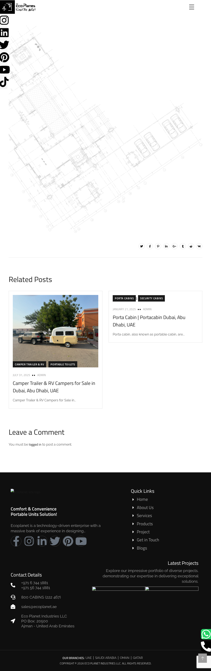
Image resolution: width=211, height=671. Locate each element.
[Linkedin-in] (42, 541)
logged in (35, 444)
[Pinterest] (158, 246)
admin (41, 375)
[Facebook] (150, 246)
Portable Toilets (62, 364)
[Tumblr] (183, 246)
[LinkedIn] (166, 246)
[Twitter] (141, 246)
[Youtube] (81, 541)
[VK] (199, 246)
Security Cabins (151, 298)
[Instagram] (29, 541)
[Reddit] (191, 246)
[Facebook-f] (16, 541)
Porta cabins (124, 298)
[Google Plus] (174, 246)
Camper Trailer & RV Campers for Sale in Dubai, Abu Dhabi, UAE (54, 386)
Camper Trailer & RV (29, 364)
